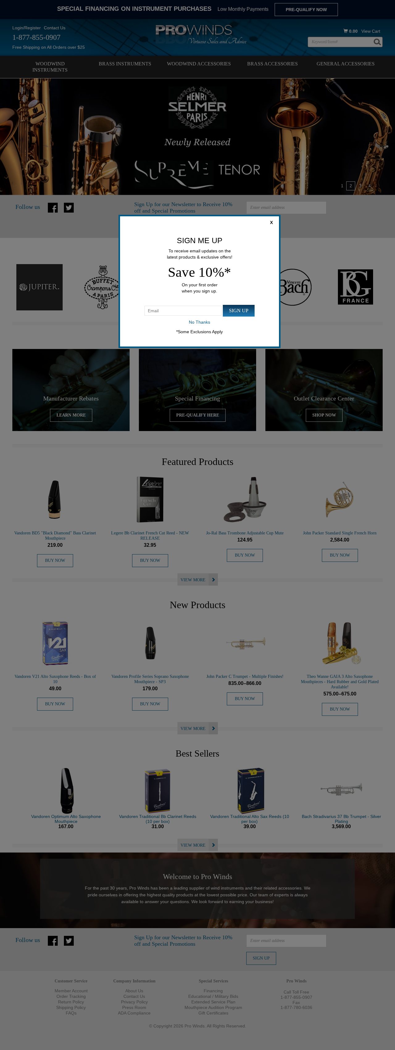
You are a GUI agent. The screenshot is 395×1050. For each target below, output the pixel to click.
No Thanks (199, 322)
